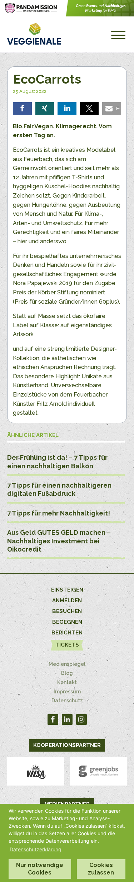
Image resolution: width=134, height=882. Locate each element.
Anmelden (67, 600)
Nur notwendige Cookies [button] (39, 869)
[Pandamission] (67, 14)
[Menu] (118, 35)
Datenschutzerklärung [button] (35, 849)
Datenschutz (67, 700)
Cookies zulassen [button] (101, 869)
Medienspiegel (67, 664)
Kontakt (67, 682)
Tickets (67, 645)
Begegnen (67, 622)
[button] (22, 108)
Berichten (67, 632)
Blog (67, 673)
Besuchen (67, 611)
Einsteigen (67, 590)
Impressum (67, 691)
